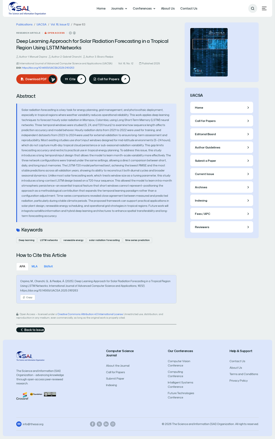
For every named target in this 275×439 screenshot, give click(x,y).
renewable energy (73, 240)
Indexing (111, 385)
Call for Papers (115, 372)
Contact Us (188, 8)
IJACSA (42, 24)
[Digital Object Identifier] (36, 394)
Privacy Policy (239, 381)
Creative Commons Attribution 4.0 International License (90, 314)
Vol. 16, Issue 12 (60, 24)
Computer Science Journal (120, 353)
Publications (24, 24)
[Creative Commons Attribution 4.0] (50, 394)
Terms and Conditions (244, 374)
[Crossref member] (22, 395)
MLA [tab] (35, 266)
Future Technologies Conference (181, 395)
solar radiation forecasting (104, 240)
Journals (117, 8)
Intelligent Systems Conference (180, 384)
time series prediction (137, 240)
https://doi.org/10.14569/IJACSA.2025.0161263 (48, 67)
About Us (168, 8)
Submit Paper (115, 378)
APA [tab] (22, 266)
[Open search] (252, 8)
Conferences (142, 8)
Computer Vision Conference (179, 363)
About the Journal (117, 366)
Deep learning (26, 240)
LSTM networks (49, 240)
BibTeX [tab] (48, 266)
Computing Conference (175, 374)
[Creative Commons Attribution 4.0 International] (72, 33)
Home (101, 8)
